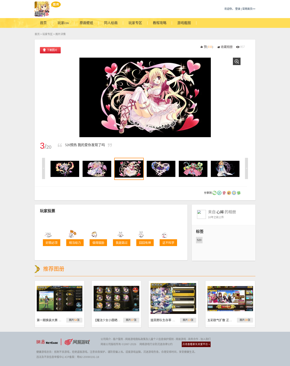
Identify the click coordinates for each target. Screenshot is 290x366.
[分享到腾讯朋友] (239, 192)
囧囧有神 (145, 242)
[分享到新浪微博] (229, 192)
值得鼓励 (98, 242)
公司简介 (106, 339)
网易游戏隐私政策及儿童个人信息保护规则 (149, 339)
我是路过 (122, 242)
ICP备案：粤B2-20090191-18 (82, 357)
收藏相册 (227, 46)
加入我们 (205, 339)
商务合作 (193, 339)
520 (199, 240)
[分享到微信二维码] (214, 192)
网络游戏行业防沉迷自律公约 (156, 344)
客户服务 (118, 339)
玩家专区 (47, 34)
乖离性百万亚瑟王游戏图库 (48, 8)
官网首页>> (248, 8)
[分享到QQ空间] (234, 192)
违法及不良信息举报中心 (50, 357)
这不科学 (168, 242)
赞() (208, 46)
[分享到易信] (219, 192)
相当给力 (75, 242)
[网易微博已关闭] (224, 192)
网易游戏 (181, 339)
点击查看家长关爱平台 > (196, 344)
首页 (37, 34)
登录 (237, 8)
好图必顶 (52, 242)
